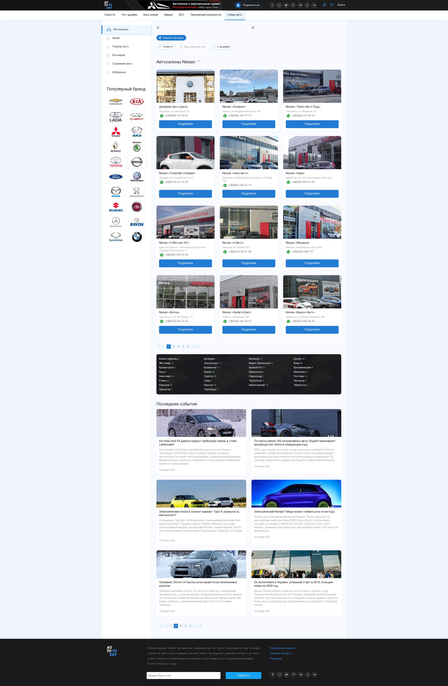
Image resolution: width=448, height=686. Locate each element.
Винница (255, 359)
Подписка (244, 675)
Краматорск (167, 368)
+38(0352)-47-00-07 (176, 116)
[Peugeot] (137, 192)
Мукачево (300, 372)
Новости (110, 15)
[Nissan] (137, 162)
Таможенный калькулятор (205, 15)
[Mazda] (116, 192)
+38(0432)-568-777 (303, 252)
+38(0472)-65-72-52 (176, 321)
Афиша (168, 15)
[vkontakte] (314, 5)
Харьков (165, 385)
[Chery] (137, 116)
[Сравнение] (324, 5)
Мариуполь (256, 372)
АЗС (181, 15)
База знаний (151, 15)
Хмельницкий (258, 385)
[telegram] (300, 5)
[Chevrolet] (116, 101)
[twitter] (286, 5)
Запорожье (212, 363)
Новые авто (235, 15)
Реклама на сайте (280, 653)
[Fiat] (137, 207)
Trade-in (168, 47)
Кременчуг (211, 368)
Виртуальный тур (194, 47)
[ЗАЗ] (137, 132)
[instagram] (279, 5)
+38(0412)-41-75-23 (176, 182)
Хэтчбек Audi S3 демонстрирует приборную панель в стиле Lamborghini (198, 443)
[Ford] (116, 177)
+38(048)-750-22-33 (176, 255)
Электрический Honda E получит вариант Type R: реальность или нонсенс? (199, 514)
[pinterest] (293, 5)
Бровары (210, 359)
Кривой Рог (257, 368)
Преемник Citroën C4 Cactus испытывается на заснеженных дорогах (198, 584)
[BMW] (137, 237)
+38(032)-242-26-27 (239, 321)
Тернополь (256, 381)
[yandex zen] (307, 5)
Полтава (300, 376)
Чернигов (165, 389)
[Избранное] (331, 5)
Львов (209, 372)
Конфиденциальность (283, 648)
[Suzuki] (116, 207)
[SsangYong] (116, 237)
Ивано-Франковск (260, 363)
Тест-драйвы (129, 15)
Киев (298, 363)
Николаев (166, 376)
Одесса (210, 376)
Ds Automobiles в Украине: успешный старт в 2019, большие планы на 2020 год (293, 584)
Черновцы (211, 389)
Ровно (164, 381)
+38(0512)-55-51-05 (239, 252)
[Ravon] (137, 222)
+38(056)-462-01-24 (303, 182)
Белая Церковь (169, 359)
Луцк (163, 372)
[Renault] (116, 147)
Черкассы (300, 385)
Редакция (276, 659)
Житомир (166, 363)
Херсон (210, 385)
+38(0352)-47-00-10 (303, 116)
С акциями (223, 47)
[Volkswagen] (137, 177)
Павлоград (256, 376)
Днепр (299, 359)
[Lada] (116, 116)
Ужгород (300, 381)
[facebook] (272, 5)
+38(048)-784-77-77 (239, 116)
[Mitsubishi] (116, 132)
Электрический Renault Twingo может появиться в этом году (294, 512)
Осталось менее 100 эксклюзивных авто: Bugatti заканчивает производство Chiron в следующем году (295, 443)
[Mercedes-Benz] (116, 222)
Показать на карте (173, 37)
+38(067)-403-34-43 (303, 321)
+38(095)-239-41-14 (239, 185)
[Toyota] (116, 162)
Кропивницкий (303, 368)
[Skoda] (137, 147)
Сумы (208, 381)
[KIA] (137, 101)
